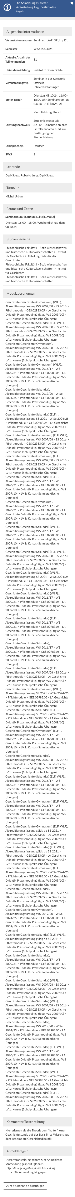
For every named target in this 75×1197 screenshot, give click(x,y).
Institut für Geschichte (48, 70)
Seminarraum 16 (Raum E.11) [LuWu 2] (30, 217)
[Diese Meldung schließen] (72, 3)
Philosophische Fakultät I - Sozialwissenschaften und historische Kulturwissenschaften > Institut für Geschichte (36, 268)
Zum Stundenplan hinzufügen (25, 1186)
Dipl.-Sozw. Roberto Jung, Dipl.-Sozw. (29, 175)
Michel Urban (14, 196)
